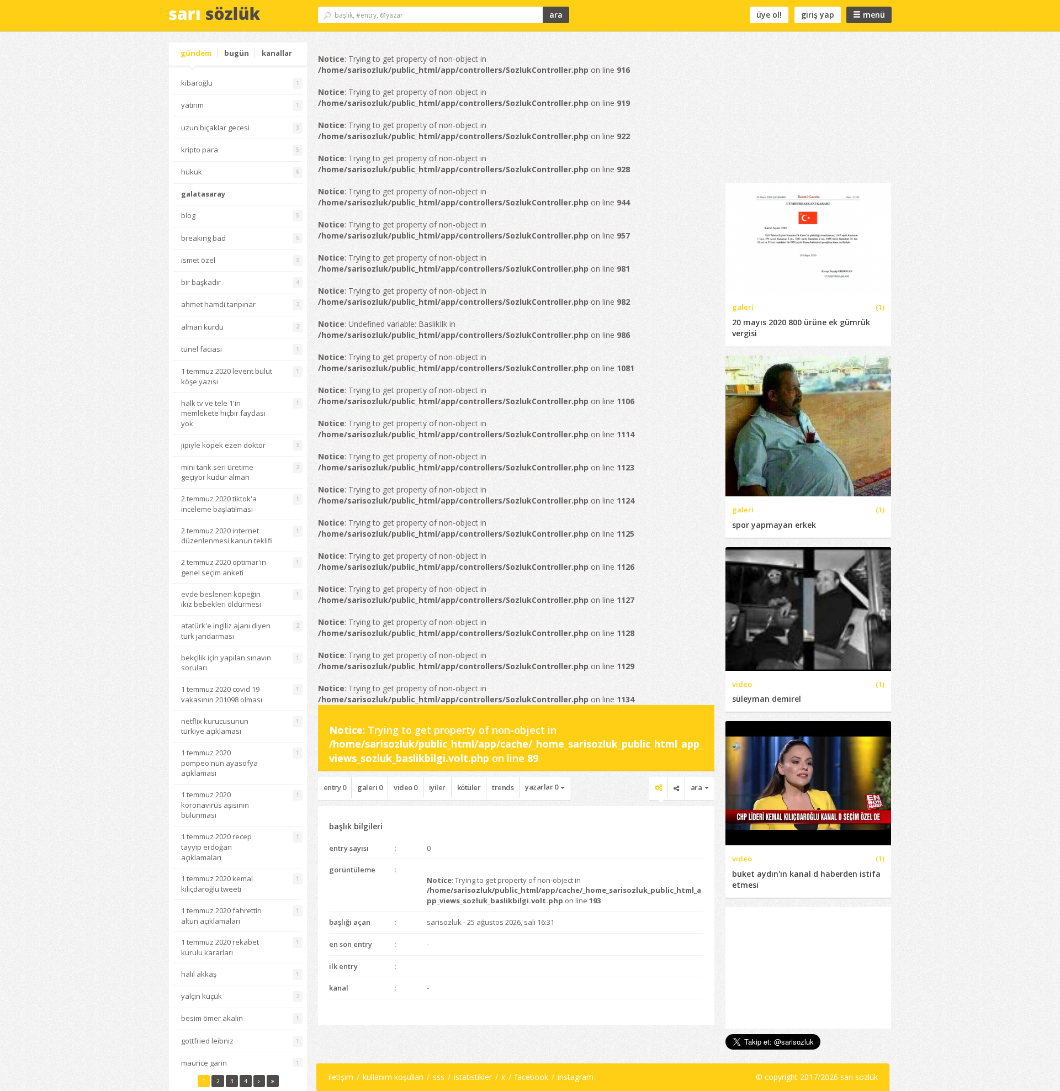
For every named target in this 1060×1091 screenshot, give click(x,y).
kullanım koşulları (393, 1077)
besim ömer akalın (212, 1018)
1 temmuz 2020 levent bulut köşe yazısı (226, 376)
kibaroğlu (197, 83)
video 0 (405, 787)
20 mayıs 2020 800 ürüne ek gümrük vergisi (801, 327)
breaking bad (203, 238)
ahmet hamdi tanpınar (218, 304)
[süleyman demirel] (808, 608)
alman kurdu (202, 327)
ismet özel (198, 260)
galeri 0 (369, 787)
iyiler (437, 787)
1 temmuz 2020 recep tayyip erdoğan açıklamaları (216, 847)
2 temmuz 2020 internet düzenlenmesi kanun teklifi (226, 536)
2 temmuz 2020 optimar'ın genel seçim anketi (223, 567)
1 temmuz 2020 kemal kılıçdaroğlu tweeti (217, 883)
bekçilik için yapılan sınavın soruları (226, 663)
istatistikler (473, 1077)
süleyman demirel (766, 698)
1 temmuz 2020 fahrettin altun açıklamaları (221, 915)
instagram (575, 1077)
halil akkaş (198, 974)
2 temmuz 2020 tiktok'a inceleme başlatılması (219, 504)
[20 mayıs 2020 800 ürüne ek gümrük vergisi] (808, 237)
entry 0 (335, 787)
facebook (531, 1077)
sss (438, 1077)
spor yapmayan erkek (774, 525)
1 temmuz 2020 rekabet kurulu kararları (220, 947)
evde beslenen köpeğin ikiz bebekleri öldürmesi (221, 599)
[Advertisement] (808, 112)
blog (188, 215)
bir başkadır (201, 282)
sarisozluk (444, 922)
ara (556, 14)
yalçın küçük (201, 996)
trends (502, 787)
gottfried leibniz (207, 1041)
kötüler (469, 787)
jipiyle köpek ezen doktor (223, 445)
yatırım (192, 105)
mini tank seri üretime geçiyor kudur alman (217, 472)
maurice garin (204, 1063)
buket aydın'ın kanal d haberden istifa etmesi (806, 879)
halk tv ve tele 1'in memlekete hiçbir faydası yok (223, 413)
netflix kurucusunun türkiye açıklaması (214, 726)
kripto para (199, 150)
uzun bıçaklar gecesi (215, 128)
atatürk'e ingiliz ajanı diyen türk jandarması (226, 631)
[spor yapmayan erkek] (808, 425)
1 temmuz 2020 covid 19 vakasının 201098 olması (221, 694)
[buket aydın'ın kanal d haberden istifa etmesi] (808, 782)
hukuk (191, 172)
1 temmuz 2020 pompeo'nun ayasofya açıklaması (219, 763)
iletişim (340, 1077)
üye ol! (769, 14)
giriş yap (817, 14)
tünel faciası (201, 349)
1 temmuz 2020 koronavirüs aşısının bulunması (215, 805)
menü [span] (873, 14)
